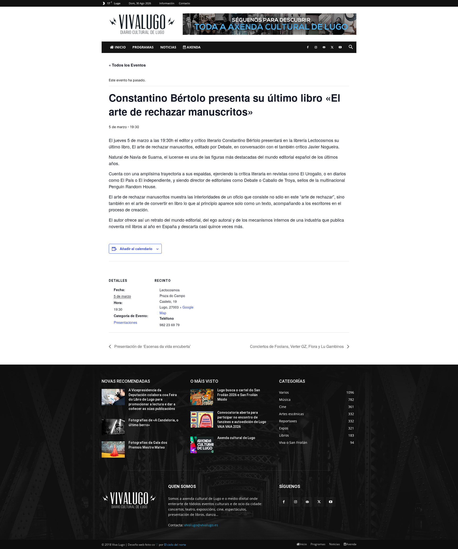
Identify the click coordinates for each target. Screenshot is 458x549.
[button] (350, 47)
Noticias (168, 47)
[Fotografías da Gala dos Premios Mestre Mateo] (113, 449)
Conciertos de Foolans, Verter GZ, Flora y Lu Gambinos (297, 346)
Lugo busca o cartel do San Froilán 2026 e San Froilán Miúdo (238, 394)
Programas (143, 47)
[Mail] (324, 47)
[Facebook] (307, 47)
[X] (332, 47)
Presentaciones (125, 322)
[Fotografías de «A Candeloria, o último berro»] (113, 427)
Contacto (184, 3)
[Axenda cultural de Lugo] (201, 445)
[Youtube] (340, 47)
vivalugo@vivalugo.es (201, 525)
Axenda (193, 47)
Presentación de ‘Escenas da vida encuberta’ (152, 346)
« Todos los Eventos (127, 65)
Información (166, 3)
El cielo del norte (175, 545)
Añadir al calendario (136, 248)
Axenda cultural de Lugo (236, 438)
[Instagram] (315, 47)
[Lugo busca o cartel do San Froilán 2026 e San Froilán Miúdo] (201, 397)
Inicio (120, 47)
